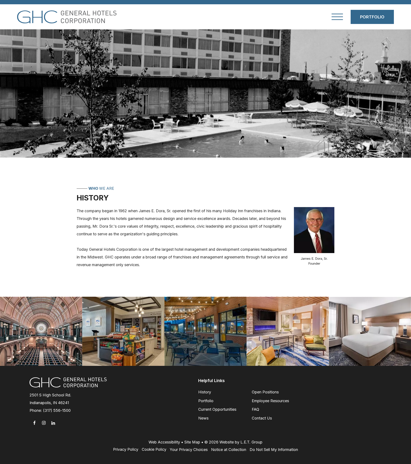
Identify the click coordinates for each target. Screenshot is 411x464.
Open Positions (265, 392)
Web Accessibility (164, 442)
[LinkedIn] (53, 423)
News (203, 418)
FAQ (255, 409)
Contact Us (262, 418)
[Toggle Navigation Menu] (337, 17)
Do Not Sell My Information (274, 449)
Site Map (192, 442)
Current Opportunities (217, 409)
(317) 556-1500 (57, 410)
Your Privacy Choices (189, 449)
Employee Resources (270, 401)
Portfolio (372, 16)
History (204, 392)
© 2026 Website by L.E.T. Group (233, 442)
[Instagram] (43, 423)
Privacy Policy (125, 449)
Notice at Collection (228, 449)
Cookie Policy (154, 449)
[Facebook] (34, 423)
